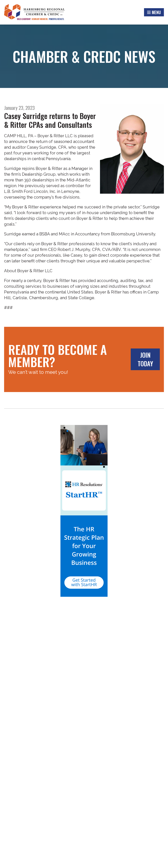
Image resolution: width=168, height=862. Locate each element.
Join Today (145, 359)
